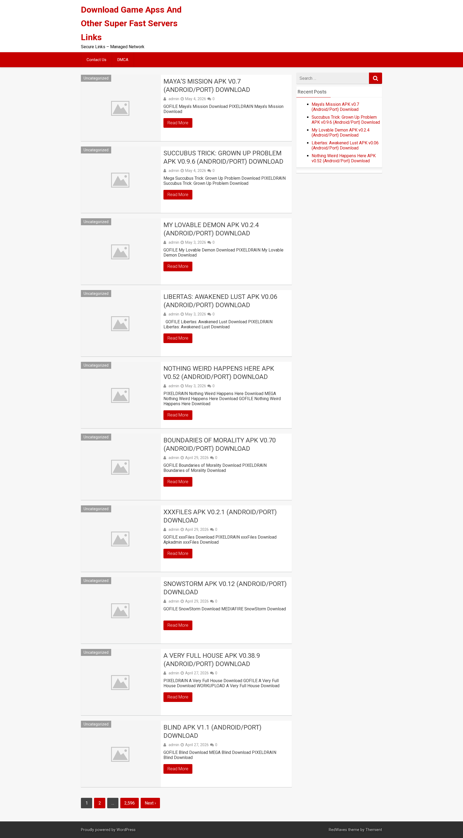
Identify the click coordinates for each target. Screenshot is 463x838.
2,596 (129, 803)
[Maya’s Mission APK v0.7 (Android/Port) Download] (121, 108)
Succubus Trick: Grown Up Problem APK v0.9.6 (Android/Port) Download (223, 157)
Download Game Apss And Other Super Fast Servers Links (131, 23)
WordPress (126, 830)
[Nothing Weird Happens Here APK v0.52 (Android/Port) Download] (121, 395)
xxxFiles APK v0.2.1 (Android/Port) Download (220, 516)
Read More (177, 122)
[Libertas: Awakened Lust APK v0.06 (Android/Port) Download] (121, 323)
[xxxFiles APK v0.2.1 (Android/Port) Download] (121, 538)
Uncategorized (96, 78)
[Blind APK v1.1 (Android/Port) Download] (121, 754)
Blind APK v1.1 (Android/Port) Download (212, 731)
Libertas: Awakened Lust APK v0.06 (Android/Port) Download (220, 301)
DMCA (122, 59)
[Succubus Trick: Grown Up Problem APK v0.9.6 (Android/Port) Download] (121, 179)
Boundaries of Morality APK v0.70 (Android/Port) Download (219, 444)
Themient (373, 830)
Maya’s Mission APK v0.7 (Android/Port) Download (206, 85)
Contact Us (96, 59)
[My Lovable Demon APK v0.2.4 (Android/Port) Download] (121, 251)
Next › (150, 803)
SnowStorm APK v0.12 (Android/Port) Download (225, 588)
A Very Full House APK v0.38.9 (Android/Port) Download (211, 660)
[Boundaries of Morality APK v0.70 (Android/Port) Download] (121, 467)
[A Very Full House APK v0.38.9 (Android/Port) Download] (121, 682)
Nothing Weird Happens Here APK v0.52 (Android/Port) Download (218, 373)
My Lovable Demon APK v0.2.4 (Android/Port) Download (211, 229)
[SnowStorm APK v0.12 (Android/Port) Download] (121, 610)
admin (174, 98)
